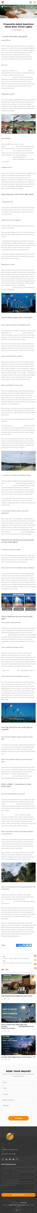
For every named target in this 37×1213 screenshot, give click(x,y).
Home (5, 6)
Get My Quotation (20, 1195)
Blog (10, 6)
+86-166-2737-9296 (8, 1154)
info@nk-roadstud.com (9, 1149)
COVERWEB (23, 1202)
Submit (19, 1118)
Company (15, 6)
